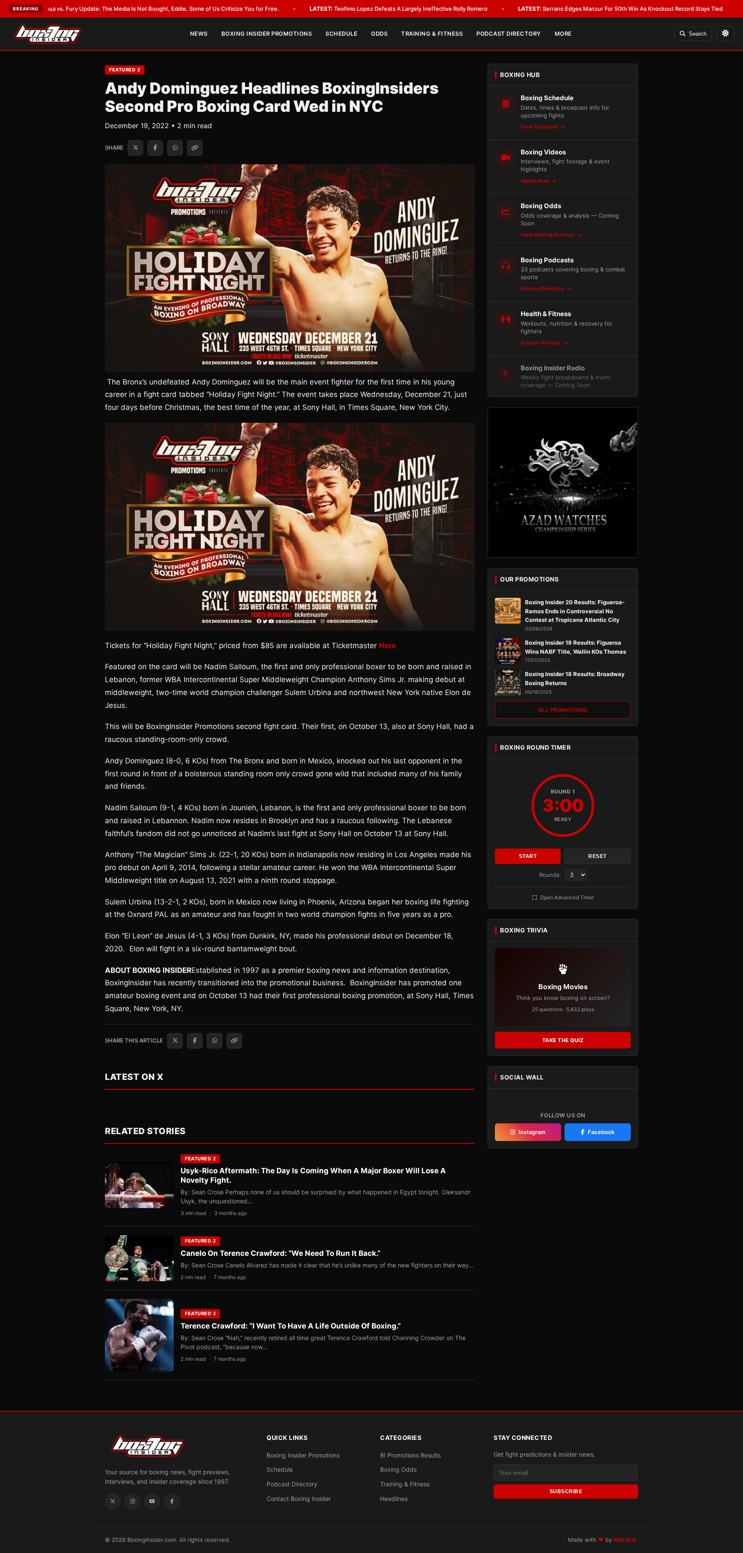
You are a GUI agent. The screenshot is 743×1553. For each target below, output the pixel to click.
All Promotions (563, 710)
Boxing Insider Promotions (266, 33)
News (199, 33)
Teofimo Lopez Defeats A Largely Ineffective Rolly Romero (399, 8)
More (563, 33)
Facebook (601, 1132)
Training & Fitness (432, 33)
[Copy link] (195, 148)
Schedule (341, 33)
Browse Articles (541, 342)
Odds (379, 33)
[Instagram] (132, 1501)
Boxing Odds (398, 1469)
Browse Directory (543, 288)
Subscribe (566, 1491)
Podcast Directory (508, 33)
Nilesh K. (626, 1539)
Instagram (532, 1132)
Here (387, 645)
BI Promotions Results (410, 1455)
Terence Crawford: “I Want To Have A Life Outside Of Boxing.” (291, 1326)
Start (528, 856)
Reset (597, 856)
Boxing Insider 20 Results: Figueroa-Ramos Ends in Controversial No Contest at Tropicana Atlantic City (575, 611)
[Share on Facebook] (155, 148)
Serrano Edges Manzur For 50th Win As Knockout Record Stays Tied (620, 8)
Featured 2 (124, 70)
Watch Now (535, 181)
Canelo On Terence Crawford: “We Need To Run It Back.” (281, 1253)
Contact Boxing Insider (299, 1498)
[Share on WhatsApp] (175, 148)
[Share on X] (135, 148)
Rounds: (551, 874)
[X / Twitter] (112, 1501)
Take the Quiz (563, 1040)
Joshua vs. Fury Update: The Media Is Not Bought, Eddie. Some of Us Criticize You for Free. (145, 8)
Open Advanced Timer (566, 897)
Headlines (394, 1498)
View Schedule (540, 126)
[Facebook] (172, 1501)
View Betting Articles (548, 234)
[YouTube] (152, 1501)
